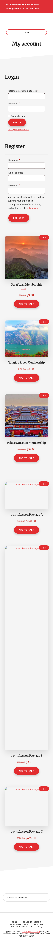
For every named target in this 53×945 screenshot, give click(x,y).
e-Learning (32, 208)
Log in (17, 122)
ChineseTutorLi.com (31, 931)
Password (18, 103)
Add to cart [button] (26, 304)
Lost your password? (18, 129)
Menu (27, 32)
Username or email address (26, 90)
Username (18, 160)
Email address (21, 172)
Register (18, 218)
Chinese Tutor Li (26, 21)
